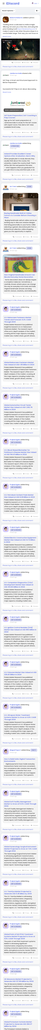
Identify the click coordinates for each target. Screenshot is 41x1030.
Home (29, 186)
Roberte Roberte (16, 18)
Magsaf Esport (15, 750)
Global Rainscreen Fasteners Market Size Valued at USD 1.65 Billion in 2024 (19, 363)
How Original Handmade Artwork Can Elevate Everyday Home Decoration (19, 276)
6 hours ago (13, 75)
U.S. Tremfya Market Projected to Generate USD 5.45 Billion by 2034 (18, 892)
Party (34, 750)
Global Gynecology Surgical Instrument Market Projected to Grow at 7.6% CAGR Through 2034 (20, 849)
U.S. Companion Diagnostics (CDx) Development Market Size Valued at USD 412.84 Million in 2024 (18, 585)
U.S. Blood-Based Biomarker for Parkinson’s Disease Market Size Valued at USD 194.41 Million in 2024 (20, 452)
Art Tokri (13, 186)
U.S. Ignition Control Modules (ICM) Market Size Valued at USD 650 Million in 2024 (20, 629)
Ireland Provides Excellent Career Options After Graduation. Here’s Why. (19, 155)
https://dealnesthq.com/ (26, 29)
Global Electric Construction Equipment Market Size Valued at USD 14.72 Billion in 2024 (20, 540)
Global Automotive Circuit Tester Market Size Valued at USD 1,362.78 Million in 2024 (18, 407)
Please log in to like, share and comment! (18, 66)
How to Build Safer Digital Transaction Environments (19, 760)
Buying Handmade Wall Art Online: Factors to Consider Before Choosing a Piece (20, 215)
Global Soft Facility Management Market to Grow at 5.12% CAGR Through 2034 (20, 804)
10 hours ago (13, 189)
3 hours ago (13, 19)
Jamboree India (16, 73)
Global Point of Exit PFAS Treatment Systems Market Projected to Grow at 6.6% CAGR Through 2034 (19, 936)
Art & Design (16, 310)
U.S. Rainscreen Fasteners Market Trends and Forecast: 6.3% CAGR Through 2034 (17, 319)
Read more (7, 36)
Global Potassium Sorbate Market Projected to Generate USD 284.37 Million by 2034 (18, 1024)
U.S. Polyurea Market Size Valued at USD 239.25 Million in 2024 (20, 673)
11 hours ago (13, 489)
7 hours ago (13, 148)
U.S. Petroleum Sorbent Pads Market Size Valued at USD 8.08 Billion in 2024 (19, 496)
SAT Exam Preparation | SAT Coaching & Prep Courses (20, 116)
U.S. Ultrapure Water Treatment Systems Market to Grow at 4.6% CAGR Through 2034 (20, 717)
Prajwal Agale (15, 307)
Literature (15, 146)
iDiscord (12, 3)
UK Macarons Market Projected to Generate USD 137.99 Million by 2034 (19, 980)
